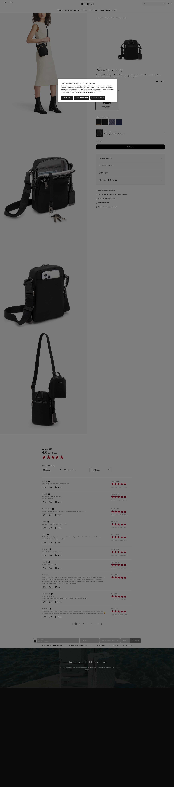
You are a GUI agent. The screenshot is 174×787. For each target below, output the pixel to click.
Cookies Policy (91, 92)
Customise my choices (97, 97)
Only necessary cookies (81, 97)
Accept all (67, 97)
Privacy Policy (79, 92)
